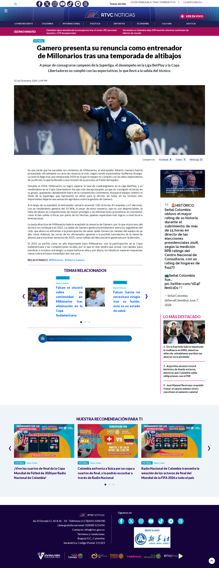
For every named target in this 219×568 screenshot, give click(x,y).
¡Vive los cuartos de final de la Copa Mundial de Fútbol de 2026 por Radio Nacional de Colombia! (40, 473)
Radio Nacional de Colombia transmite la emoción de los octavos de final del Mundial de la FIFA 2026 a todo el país (170, 473)
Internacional (71, 23)
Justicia (191, 23)
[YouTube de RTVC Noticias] (151, 521)
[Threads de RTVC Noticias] (181, 521)
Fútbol (38, 41)
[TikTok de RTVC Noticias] (161, 521)
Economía (143, 23)
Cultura (167, 23)
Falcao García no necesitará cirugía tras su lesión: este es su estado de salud (126, 301)
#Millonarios (56, 259)
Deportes (119, 23)
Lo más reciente (24, 23)
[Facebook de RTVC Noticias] (121, 521)
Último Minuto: (25, 31)
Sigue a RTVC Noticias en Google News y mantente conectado (88, 338)
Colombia (47, 23)
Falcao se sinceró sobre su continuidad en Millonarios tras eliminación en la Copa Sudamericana (69, 301)
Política (95, 23)
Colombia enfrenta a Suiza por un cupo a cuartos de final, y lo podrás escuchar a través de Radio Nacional (106, 473)
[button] (81, 322)
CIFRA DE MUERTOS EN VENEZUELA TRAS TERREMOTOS (135, 2)
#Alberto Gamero (75, 259)
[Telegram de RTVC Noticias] (171, 521)
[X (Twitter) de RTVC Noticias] (131, 521)
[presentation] (24, 295)
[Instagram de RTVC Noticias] (141, 521)
